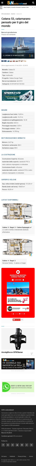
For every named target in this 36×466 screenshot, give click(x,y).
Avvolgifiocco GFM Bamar (12, 352)
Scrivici (31, 456)
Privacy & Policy (22, 456)
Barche (13, 14)
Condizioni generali (6, 436)
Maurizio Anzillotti (6, 433)
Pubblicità (12, 456)
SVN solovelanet (5, 14)
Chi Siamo (4, 456)
